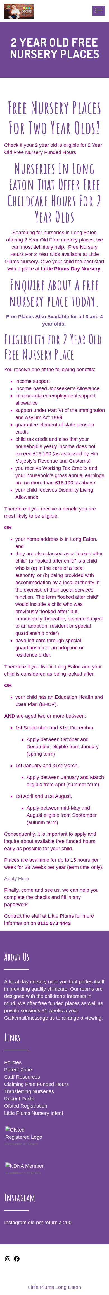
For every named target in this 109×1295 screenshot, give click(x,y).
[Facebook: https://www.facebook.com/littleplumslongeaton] (16, 1260)
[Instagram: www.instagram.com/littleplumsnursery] (7, 1260)
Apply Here (16, 878)
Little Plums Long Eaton (54, 1287)
